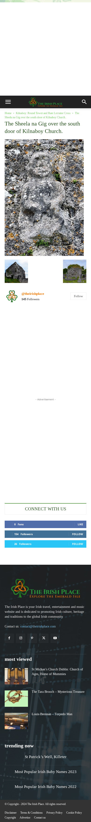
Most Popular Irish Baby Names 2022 (46, 786)
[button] (7, 102)
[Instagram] (20, 638)
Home (8, 113)
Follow (78, 296)
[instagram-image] (18, 320)
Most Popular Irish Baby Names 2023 (46, 772)
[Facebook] (9, 638)
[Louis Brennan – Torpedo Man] (16, 721)
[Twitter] (43, 638)
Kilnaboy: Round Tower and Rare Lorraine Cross (43, 113)
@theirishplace (32, 294)
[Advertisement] (45, 47)
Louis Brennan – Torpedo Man (52, 714)
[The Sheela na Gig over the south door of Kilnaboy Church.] (44, 255)
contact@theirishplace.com (38, 626)
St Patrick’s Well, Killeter (45, 757)
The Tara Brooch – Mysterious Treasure (58, 691)
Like (80, 524)
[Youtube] (55, 638)
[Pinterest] (32, 638)
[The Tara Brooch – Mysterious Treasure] (16, 698)
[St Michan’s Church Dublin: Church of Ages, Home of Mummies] (16, 676)
